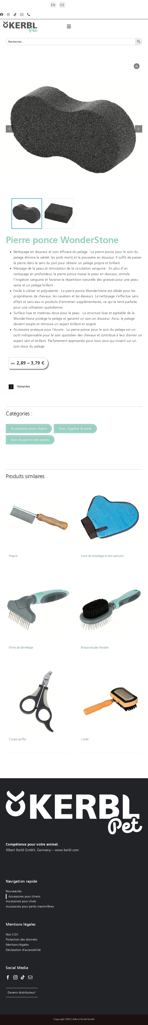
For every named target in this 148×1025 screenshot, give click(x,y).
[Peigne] (38, 518)
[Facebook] (8, 977)
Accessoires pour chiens (29, 428)
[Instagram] (15, 977)
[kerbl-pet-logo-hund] (20, 23)
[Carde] (110, 701)
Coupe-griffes (17, 739)
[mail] (21, 14)
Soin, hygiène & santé (75, 428)
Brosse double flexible (94, 647)
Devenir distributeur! (22, 992)
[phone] (28, 14)
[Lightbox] (137, 66)
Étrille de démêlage (21, 647)
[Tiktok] (23, 977)
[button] (138, 129)
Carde (85, 739)
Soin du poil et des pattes (30, 440)
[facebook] (1, 14)
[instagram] (8, 14)
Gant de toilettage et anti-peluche (102, 556)
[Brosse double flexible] (110, 610)
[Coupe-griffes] (38, 701)
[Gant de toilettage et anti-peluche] (110, 518)
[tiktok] (15, 14)
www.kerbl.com (67, 850)
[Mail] (30, 977)
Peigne (13, 556)
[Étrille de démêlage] (38, 610)
